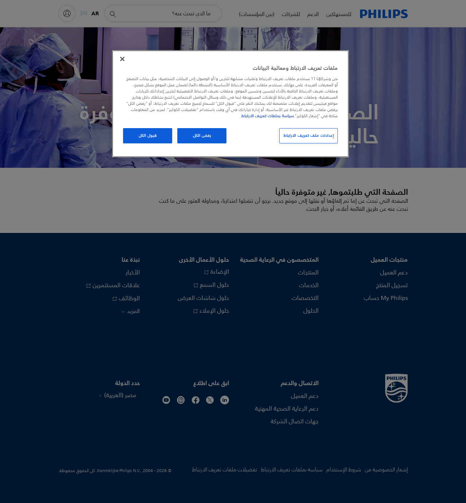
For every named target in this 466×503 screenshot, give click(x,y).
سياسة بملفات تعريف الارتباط (267, 115)
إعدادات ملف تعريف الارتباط (308, 135)
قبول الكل (148, 135)
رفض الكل (202, 135)
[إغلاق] (122, 59)
